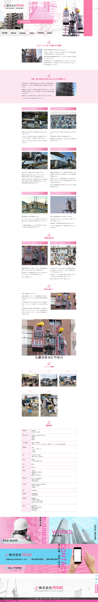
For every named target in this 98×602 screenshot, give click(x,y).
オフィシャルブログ (65, 598)
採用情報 (13, 33)
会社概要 (40, 33)
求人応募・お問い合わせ (49, 33)
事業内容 (22, 33)
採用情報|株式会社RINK (25, 0)
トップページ (4, 33)
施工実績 (31, 33)
